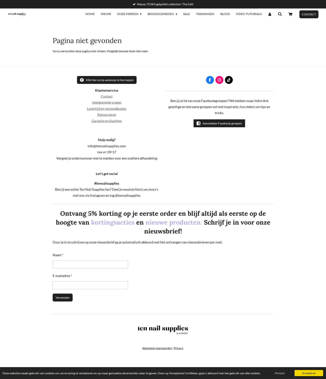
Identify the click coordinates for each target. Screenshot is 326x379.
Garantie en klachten (106, 121)
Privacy (179, 348)
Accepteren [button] (309, 373)
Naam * (58, 255)
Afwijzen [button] (279, 373)
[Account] (270, 14)
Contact (107, 96)
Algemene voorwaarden (157, 348)
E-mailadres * (62, 276)
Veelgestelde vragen (106, 102)
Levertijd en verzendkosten (106, 109)
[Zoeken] (280, 14)
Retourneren (106, 115)
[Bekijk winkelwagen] (290, 14)
